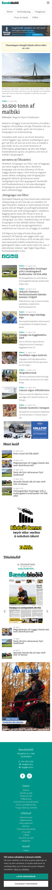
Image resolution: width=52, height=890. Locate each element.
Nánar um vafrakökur (21, 869)
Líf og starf (26, 832)
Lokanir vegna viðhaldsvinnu (34, 390)
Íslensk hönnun (26, 817)
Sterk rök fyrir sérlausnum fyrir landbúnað (28, 473)
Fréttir (10, 11)
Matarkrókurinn (26, 820)
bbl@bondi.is (27, 764)
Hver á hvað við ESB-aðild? (26, 453)
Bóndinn (26, 826)
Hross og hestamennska (26, 805)
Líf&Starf (26, 813)
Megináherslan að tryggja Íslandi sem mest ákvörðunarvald (31, 464)
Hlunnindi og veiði (26, 838)
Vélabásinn (26, 841)
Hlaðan (26, 850)
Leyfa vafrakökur (26, 877)
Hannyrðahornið (26, 823)
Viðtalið (26, 835)
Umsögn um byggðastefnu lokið (32, 336)
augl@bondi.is (27, 767)
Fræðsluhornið (26, 796)
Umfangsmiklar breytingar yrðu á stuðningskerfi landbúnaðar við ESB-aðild (33, 271)
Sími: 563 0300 (27, 761)
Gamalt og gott (26, 793)
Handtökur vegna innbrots (33, 355)
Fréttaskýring (23, 11)
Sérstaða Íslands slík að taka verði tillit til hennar (29, 482)
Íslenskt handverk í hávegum (34, 407)
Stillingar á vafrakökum (26, 884)
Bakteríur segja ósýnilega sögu (32, 316)
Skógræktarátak (27, 372)
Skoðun (26, 790)
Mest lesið (11, 444)
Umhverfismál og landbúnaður (26, 802)
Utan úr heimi (21, 17)
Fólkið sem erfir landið (26, 829)
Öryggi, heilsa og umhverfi (26, 808)
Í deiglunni (40, 11)
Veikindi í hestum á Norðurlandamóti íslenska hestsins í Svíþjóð (32, 294)
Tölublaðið (11, 557)
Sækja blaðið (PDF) (26, 569)
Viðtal (35, 17)
